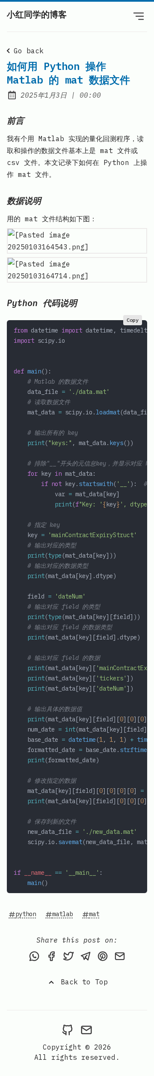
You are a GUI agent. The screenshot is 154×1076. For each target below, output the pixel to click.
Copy (133, 320)
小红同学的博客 (37, 14)
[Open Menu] (138, 16)
